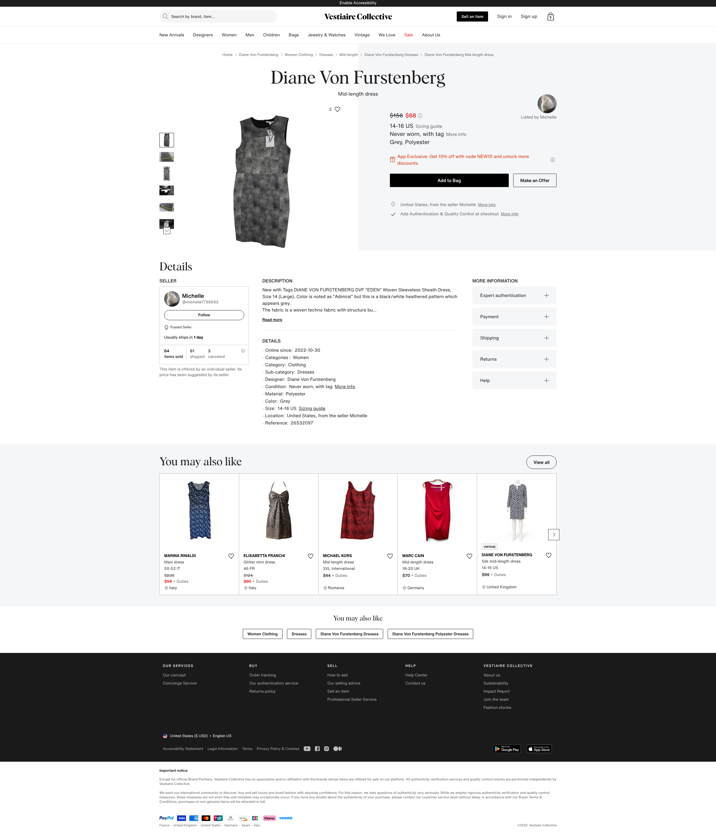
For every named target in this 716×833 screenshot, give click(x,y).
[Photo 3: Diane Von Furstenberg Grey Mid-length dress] (166, 173)
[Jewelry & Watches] (350, 35)
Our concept (174, 675)
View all (541, 462)
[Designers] (217, 35)
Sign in (504, 16)
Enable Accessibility (358, 3)
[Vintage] (374, 35)
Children (271, 35)
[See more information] (553, 160)
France (164, 825)
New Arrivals (171, 35)
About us (492, 675)
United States (211, 825)
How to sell (337, 675)
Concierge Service (180, 683)
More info (456, 134)
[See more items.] (166, 230)
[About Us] (444, 35)
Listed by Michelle (539, 117)
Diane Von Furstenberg (258, 54)
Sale (408, 35)
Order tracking (262, 675)
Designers (203, 35)
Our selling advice (343, 683)
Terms (247, 748)
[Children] (284, 35)
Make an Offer (535, 180)
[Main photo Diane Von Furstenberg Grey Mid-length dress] (166, 140)
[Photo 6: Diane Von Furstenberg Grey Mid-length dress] (166, 224)
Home (228, 54)
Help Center (417, 675)
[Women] (241, 35)
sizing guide (429, 126)
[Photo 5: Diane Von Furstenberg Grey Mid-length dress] (166, 207)
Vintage (361, 35)
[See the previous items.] (166, 132)
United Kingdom (185, 825)
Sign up (529, 16)
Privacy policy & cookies (278, 748)
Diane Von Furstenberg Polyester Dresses (430, 634)
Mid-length (349, 54)
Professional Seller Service (351, 699)
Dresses (326, 54)
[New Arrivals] (188, 35)
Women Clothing (299, 54)
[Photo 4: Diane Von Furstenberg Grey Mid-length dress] (166, 190)
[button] (551, 16)
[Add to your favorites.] (231, 556)
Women (229, 35)
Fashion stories (497, 708)
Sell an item (472, 16)
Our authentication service (273, 683)
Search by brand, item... (193, 16)
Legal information (222, 748)
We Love (387, 35)
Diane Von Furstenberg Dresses (391, 54)
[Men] (258, 35)
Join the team (496, 699)
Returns (488, 359)
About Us (431, 35)
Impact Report (497, 691)
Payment (489, 316)
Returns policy (262, 691)
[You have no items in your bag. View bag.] (551, 16)
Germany (231, 825)
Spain (246, 825)
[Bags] (303, 35)
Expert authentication (503, 295)
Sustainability (496, 683)
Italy (257, 825)
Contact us (416, 683)
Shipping (489, 337)
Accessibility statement (183, 748)
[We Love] (400, 35)
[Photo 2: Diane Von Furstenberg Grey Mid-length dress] (166, 157)
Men (250, 35)
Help (485, 380)
